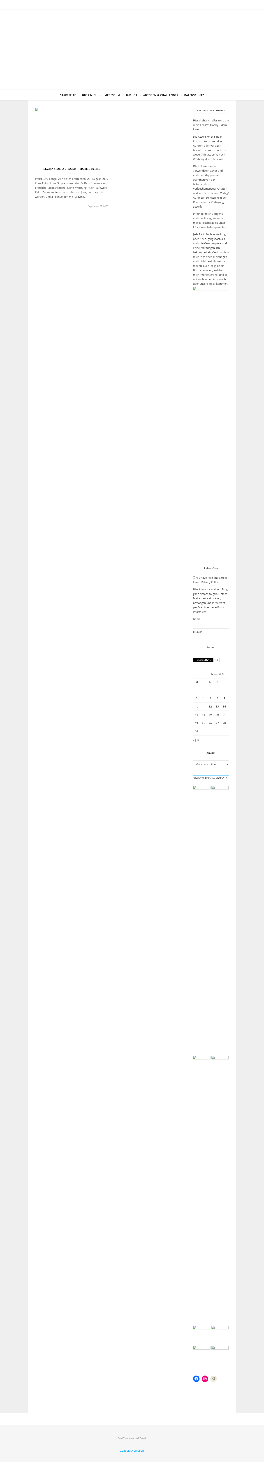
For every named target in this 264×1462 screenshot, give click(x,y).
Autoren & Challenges (160, 95)
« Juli (196, 740)
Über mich (90, 95)
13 (217, 706)
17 (196, 714)
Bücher (131, 95)
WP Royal (141, 1438)
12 (210, 706)
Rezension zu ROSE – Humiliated (72, 168)
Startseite (68, 95)
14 (224, 706)
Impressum (112, 95)
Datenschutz (194, 95)
